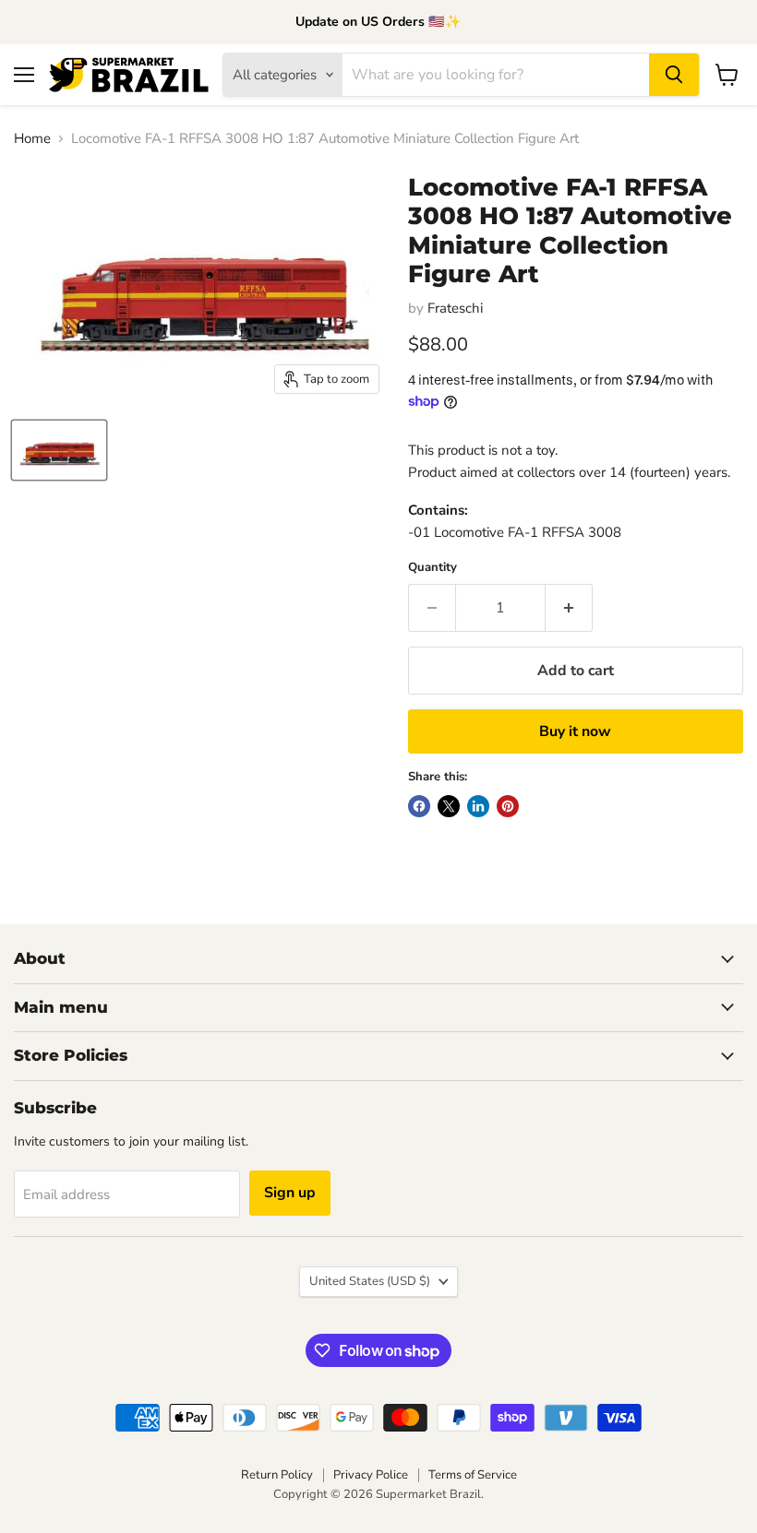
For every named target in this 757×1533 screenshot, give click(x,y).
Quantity (432, 568)
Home (32, 139)
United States (369, 1281)
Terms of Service (472, 1475)
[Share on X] (449, 806)
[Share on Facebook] (419, 806)
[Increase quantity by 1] (569, 608)
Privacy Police (370, 1475)
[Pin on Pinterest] (508, 806)
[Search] (674, 74)
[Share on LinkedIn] (478, 806)
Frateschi (455, 308)
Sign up (290, 1192)
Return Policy (277, 1475)
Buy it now (575, 731)
